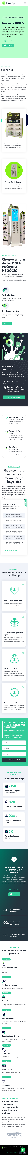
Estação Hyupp (11, 141)
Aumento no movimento (11, 1001)
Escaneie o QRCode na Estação (17, 935)
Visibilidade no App (9, 967)
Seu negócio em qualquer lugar (13, 634)
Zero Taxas (13, 447)
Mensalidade (7, 1069)
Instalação (6, 1054)
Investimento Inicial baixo (13, 600)
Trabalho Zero (8, 295)
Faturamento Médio (14, 387)
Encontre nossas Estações (16, 910)
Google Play (9, 40)
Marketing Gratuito (9, 985)
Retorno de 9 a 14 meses (13, 703)
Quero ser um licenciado (14, 397)
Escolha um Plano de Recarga (16, 923)
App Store (9, 45)
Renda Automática (10, 311)
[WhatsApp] (20, 1152)
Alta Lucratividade (16, 417)
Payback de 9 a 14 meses (15, 432)
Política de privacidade (11, 1152)
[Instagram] (24, 1152)
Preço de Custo (12, 382)
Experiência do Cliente (10, 1036)
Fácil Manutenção (8, 1018)
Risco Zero (6, 1085)
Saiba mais (7, 323)
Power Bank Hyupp (12, 182)
